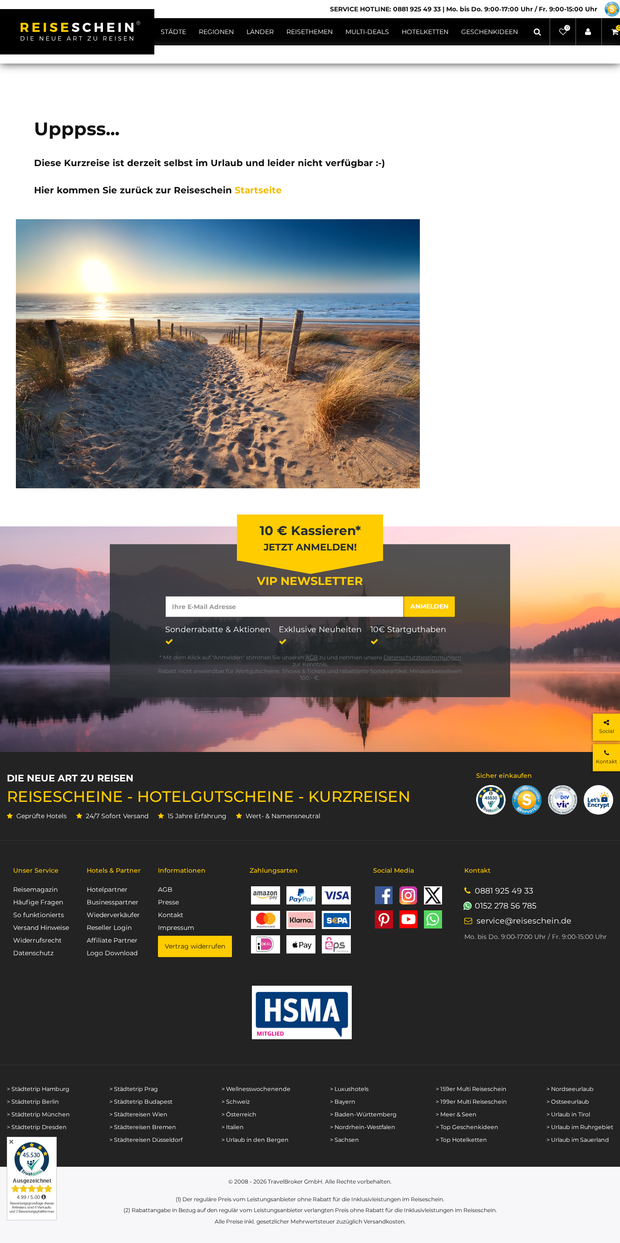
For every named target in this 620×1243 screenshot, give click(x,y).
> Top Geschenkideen (467, 1127)
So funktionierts (38, 915)
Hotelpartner (107, 889)
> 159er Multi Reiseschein (471, 1089)
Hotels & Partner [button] (114, 870)
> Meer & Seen (456, 1114)
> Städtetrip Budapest (140, 1101)
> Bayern (342, 1101)
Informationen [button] (182, 870)
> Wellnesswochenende (255, 1089)
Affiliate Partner (112, 940)
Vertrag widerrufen (195, 946)
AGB (311, 657)
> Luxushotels (349, 1089)
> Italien (232, 1127)
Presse (168, 902)
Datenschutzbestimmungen (422, 657)
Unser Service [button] (36, 870)
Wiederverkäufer (113, 915)
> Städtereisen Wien (138, 1114)
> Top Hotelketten (461, 1139)
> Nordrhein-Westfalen (362, 1127)
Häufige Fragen (38, 902)
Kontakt (170, 915)
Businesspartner (112, 902)
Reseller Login (109, 928)
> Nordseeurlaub (570, 1089)
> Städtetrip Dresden (37, 1127)
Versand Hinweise (41, 928)
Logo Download (112, 953)
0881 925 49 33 (504, 890)
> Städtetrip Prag (133, 1089)
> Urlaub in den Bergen (255, 1139)
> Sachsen (344, 1139)
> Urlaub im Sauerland (577, 1139)
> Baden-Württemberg (363, 1114)
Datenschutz (33, 953)
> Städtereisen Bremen (142, 1127)
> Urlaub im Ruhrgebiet (579, 1127)
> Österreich (238, 1114)
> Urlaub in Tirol (568, 1114)
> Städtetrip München (38, 1114)
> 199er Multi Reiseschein (471, 1101)
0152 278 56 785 (505, 905)
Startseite (258, 190)
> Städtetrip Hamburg (38, 1089)
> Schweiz (235, 1101)
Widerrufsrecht (37, 940)
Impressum (176, 928)
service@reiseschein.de (524, 920)
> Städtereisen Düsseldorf (145, 1139)
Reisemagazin (35, 889)
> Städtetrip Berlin (33, 1101)
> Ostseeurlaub (567, 1101)
